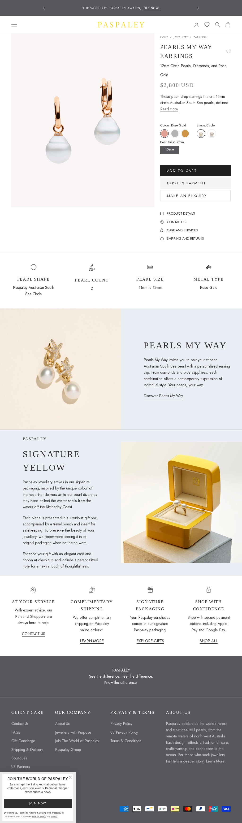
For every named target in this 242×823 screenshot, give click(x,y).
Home (164, 37)
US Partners (20, 766)
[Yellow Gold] (185, 133)
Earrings (200, 37)
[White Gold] (175, 133)
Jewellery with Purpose (73, 732)
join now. (151, 8)
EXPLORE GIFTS (150, 641)
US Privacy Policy (124, 732)
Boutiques (19, 758)
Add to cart (182, 170)
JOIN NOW (37, 803)
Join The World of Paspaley (77, 741)
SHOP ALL (209, 641)
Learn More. (215, 761)
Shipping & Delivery (27, 749)
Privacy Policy (121, 723)
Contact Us (20, 723)
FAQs (15, 732)
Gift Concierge (23, 741)
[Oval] (211, 133)
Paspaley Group (68, 749)
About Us (62, 723)
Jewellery (181, 37)
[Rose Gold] (164, 133)
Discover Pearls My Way (163, 396)
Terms (54, 816)
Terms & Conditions (125, 741)
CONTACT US (33, 634)
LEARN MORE (92, 641)
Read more (169, 109)
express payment (187, 183)
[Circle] (201, 133)
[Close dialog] (70, 777)
